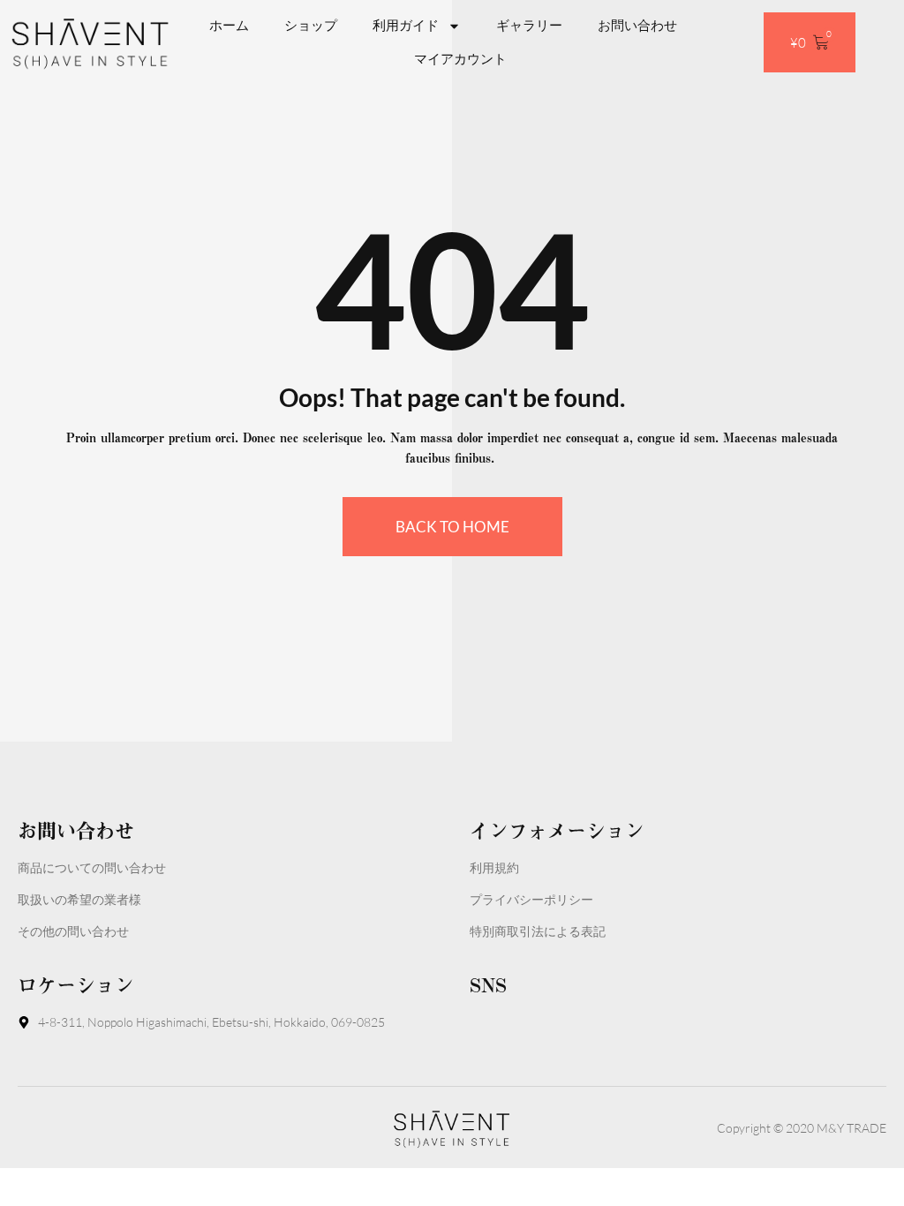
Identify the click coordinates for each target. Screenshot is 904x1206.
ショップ (310, 25)
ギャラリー (529, 25)
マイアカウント (460, 58)
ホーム (229, 25)
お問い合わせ (637, 25)
